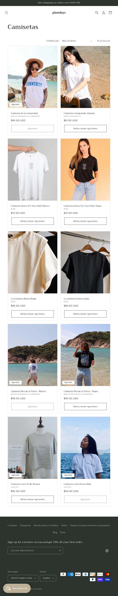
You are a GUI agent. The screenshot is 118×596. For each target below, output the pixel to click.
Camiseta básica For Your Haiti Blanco (30, 206)
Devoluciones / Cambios (46, 525)
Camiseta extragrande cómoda (79, 113)
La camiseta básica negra (76, 298)
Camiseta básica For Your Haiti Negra (83, 206)
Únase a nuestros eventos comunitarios (90, 525)
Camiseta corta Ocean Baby (77, 484)
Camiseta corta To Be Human (25, 484)
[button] (6, 12)
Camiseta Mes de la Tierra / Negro (81, 391)
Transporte (25, 525)
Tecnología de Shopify (33, 589)
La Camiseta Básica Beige (23, 298)
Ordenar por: (53, 41)
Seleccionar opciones (85, 128)
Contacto (12, 525)
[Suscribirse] (59, 550)
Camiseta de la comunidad (24, 113)
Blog (55, 532)
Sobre (64, 525)
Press (62, 532)
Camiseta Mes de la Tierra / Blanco (28, 391)
